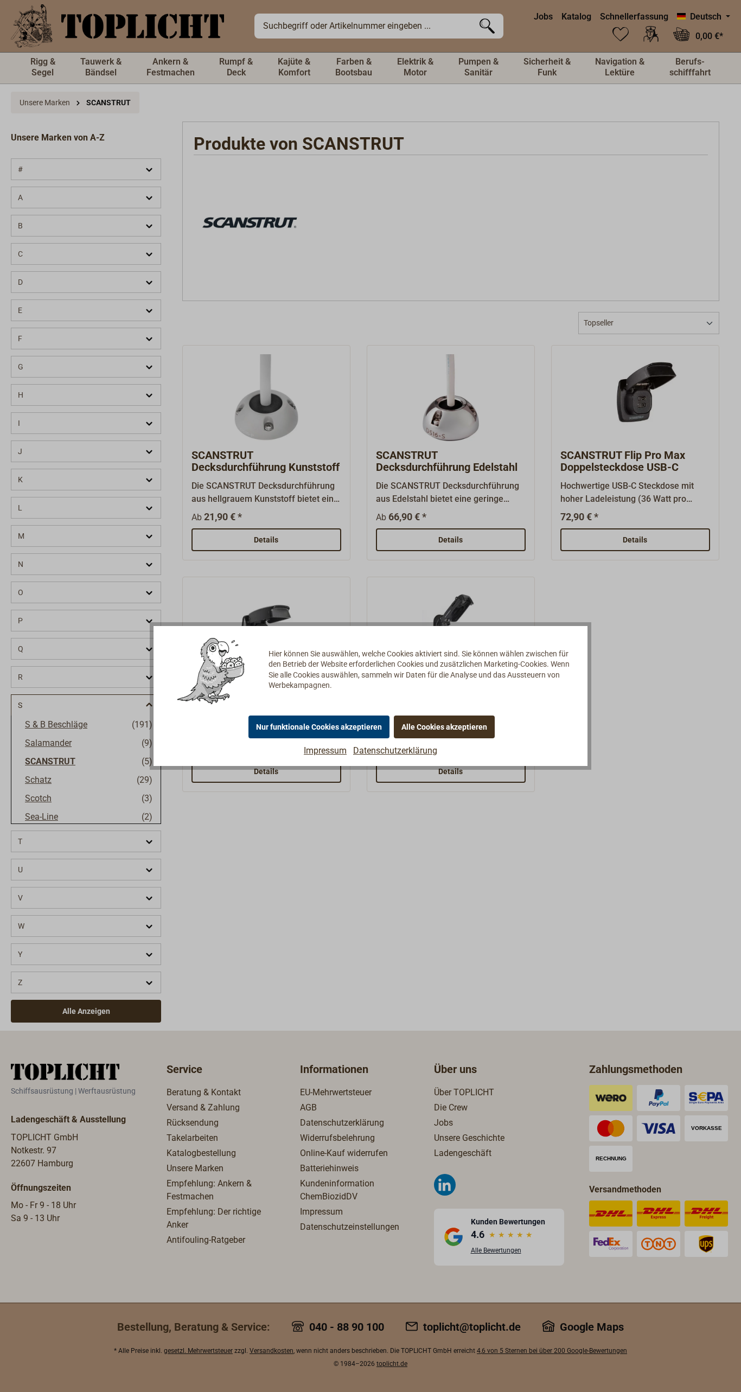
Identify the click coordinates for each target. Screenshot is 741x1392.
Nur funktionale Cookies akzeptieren (319, 727)
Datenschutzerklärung (395, 750)
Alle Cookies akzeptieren (444, 727)
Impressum (325, 750)
